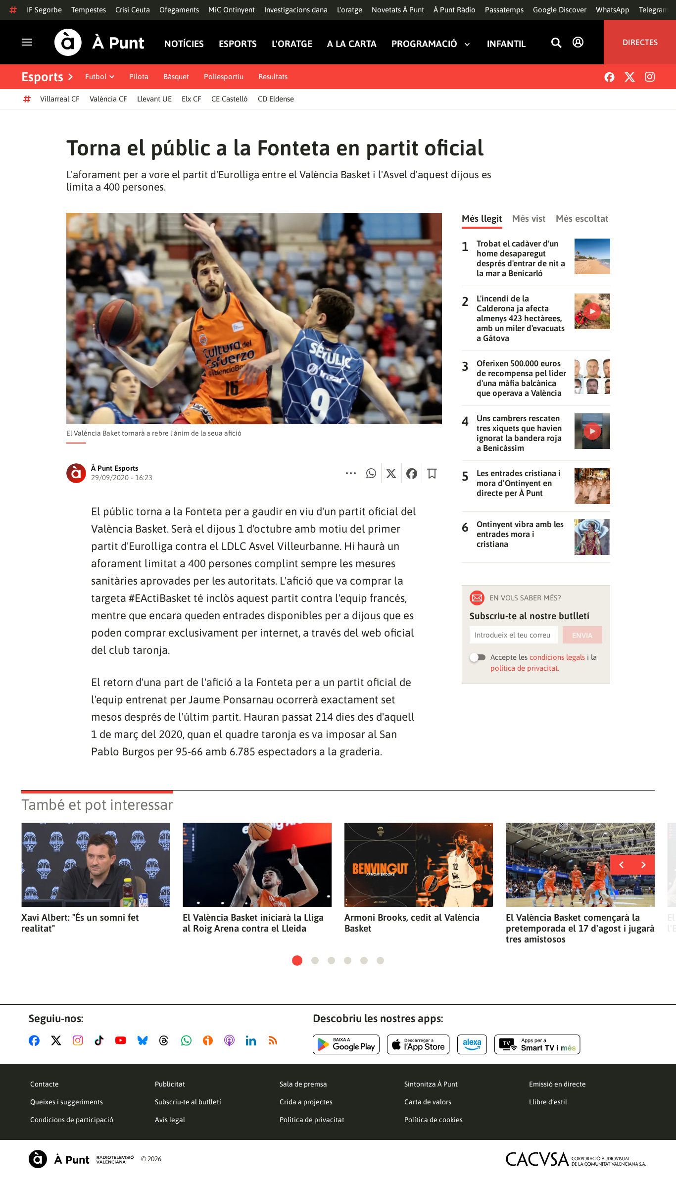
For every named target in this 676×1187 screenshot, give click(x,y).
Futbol (95, 76)
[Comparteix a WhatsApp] (371, 473)
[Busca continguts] (556, 43)
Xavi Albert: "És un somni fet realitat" (80, 923)
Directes (640, 42)
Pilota (138, 76)
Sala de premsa (303, 1084)
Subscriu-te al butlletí (188, 1102)
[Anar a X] (58, 1040)
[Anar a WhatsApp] (188, 1040)
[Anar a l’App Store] (418, 1044)
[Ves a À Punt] (99, 42)
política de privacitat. (524, 668)
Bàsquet (176, 76)
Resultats (273, 76)
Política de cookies (433, 1120)
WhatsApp (612, 9)
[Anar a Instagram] (80, 1040)
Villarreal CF (60, 99)
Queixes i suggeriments (66, 1102)
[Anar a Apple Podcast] (231, 1040)
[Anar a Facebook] (36, 1040)
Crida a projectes (306, 1102)
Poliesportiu (223, 76)
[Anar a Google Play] (346, 1044)
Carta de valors (427, 1102)
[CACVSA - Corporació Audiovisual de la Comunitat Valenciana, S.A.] (576, 1159)
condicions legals (557, 657)
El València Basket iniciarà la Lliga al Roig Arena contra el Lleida (253, 923)
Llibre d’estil (548, 1102)
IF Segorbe (44, 9)
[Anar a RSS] (275, 1040)
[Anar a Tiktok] (101, 1040)
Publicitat (170, 1084)
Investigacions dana (296, 9)
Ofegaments (179, 9)
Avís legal (170, 1120)
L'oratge (349, 9)
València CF (108, 99)
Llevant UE (154, 99)
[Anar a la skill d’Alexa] (472, 1044)
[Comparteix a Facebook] (412, 473)
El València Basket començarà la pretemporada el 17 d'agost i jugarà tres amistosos (580, 928)
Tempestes (88, 9)
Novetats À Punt (398, 9)
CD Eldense (276, 99)
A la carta (352, 44)
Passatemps (504, 9)
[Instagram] (650, 77)
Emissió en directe (557, 1084)
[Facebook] (609, 77)
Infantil (506, 44)
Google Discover (559, 9)
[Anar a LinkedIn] (253, 1040)
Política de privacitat (312, 1120)
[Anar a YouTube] (122, 1040)
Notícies (184, 44)
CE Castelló (229, 99)
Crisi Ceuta (132, 9)
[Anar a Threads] (166, 1040)
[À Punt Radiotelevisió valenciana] (81, 1159)
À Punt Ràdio (455, 9)
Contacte (44, 1084)
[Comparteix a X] (391, 473)
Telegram (654, 9)
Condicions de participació (71, 1120)
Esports (238, 44)
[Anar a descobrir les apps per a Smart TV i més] (537, 1044)
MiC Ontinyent (231, 9)
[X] (630, 77)
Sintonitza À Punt (431, 1084)
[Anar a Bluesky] (145, 1040)
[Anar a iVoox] (210, 1040)
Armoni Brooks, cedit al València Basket (412, 923)
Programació (424, 44)
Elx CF (191, 99)
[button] (297, 960)
